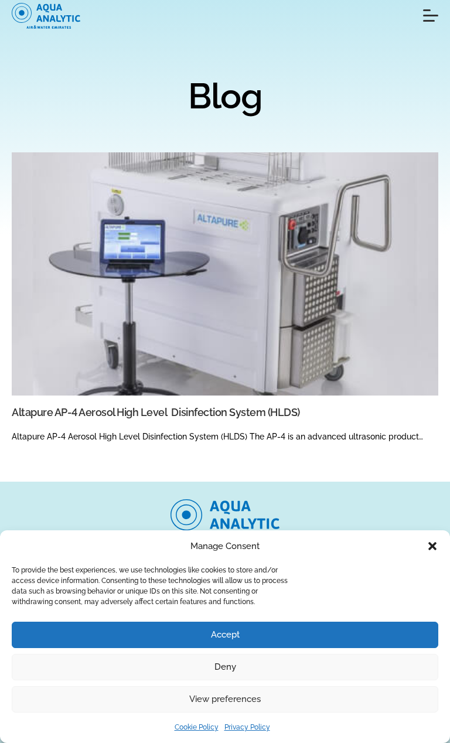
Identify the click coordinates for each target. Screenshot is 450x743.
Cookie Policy (197, 727)
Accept (225, 634)
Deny (225, 667)
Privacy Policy (247, 727)
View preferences (225, 699)
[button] (432, 546)
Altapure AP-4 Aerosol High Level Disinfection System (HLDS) (156, 412)
